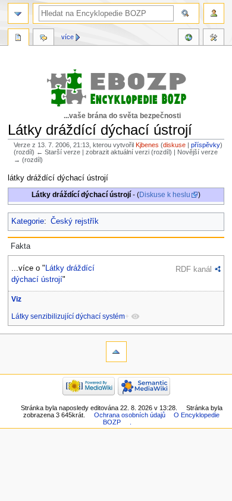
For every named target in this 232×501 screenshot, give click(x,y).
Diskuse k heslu (164, 195)
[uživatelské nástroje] (213, 13)
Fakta (20, 246)
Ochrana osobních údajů (129, 414)
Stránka (18, 38)
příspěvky (205, 144)
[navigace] (18, 13)
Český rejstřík (75, 221)
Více (67, 36)
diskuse (174, 144)
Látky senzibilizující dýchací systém (68, 316)
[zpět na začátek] (116, 351)
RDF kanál (193, 269)
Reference (188, 38)
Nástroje (213, 38)
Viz (16, 299)
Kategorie (27, 221)
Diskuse (43, 38)
